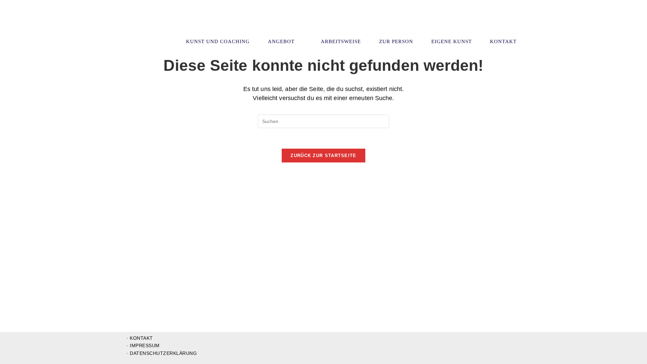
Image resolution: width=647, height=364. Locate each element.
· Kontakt (139, 338)
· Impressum (143, 345)
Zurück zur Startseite (323, 155)
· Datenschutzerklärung (161, 353)
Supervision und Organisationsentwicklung (166, 23)
